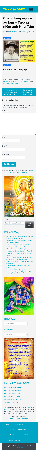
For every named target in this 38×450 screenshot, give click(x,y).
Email (4, 146)
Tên (4, 137)
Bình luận (5, 111)
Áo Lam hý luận (24, 435)
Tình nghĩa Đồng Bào (13, 440)
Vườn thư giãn (10, 435)
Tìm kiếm (7, 220)
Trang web (5, 154)
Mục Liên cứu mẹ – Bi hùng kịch (17, 249)
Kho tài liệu (22, 430)
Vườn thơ (7, 81)
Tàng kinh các (10, 430)
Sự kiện (8, 424)
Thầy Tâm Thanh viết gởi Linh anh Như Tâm (27, 92)
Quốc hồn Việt (19, 424)
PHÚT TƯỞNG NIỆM (19, 81)
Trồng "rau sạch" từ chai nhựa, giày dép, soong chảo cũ (10, 92)
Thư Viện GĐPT (28, 32)
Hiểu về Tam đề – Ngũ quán (15, 270)
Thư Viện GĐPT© (23, 446)
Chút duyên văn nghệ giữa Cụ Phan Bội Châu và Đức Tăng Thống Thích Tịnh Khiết (19, 253)
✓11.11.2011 (20, 448)
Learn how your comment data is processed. (17, 171)
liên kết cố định (12, 84)
